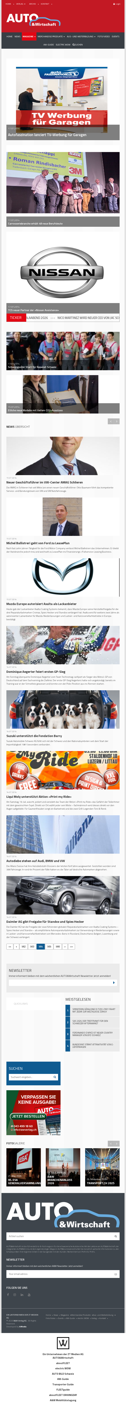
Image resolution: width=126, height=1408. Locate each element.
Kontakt (103, 1318)
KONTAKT (45, 3)
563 (32, 946)
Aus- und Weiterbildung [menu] (103, 1315)
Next (117, 421)
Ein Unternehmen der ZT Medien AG (63, 1354)
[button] (29, 36)
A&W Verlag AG (20, 1320)
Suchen (79, 44)
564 (41, 946)
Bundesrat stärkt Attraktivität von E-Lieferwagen (93, 1046)
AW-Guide (71, 1318)
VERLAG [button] (20, 3)
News (57, 1315)
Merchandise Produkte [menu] (81, 1315)
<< (10, 946)
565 (49, 946)
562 (24, 946)
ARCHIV (32, 3)
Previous (111, 421)
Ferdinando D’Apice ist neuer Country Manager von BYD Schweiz (93, 1034)
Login (118, 3)
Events (61, 1318)
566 (58, 946)
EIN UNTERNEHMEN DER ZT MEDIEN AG (22, 1316)
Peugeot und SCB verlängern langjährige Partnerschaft (80, 317)
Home (49, 1315)
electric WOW (84, 1318)
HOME (9, 3)
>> (71, 946)
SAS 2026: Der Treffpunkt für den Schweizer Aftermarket (90, 1022)
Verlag (95, 1318)
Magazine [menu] (65, 1315)
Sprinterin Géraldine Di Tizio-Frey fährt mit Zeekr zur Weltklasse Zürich (94, 1010)
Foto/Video (51, 1318)
